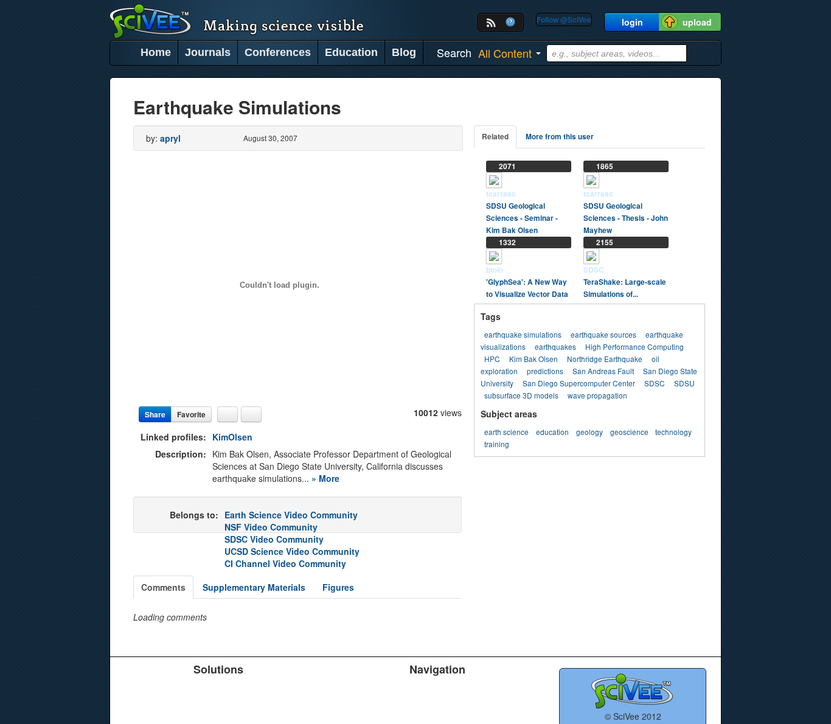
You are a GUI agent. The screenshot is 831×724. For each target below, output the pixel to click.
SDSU (684, 383)
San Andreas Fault (603, 371)
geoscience (629, 431)
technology (673, 431)
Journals (208, 52)
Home (156, 52)
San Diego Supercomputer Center (579, 383)
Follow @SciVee (564, 19)
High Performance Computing (634, 346)
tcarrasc (501, 194)
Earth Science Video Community (291, 515)
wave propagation (597, 395)
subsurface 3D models (521, 395)
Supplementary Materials (254, 587)
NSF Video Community (271, 527)
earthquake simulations (523, 334)
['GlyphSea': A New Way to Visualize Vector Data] (494, 255)
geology (589, 431)
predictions (545, 371)
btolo (494, 270)
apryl (170, 138)
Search (329, 705)
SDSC (593, 270)
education (552, 431)
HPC (492, 358)
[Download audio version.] (227, 414)
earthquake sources (603, 334)
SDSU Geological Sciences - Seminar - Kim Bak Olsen (522, 218)
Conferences (278, 52)
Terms (413, 705)
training (496, 444)
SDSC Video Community (274, 539)
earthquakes (555, 346)
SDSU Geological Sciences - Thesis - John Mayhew (625, 218)
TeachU (221, 689)
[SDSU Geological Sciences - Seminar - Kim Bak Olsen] (494, 179)
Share (155, 414)
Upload (329, 689)
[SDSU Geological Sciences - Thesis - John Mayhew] (591, 179)
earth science (506, 431)
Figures (338, 587)
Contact (501, 705)
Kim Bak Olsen (533, 358)
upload (697, 22)
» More (325, 478)
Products (138, 689)
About (497, 689)
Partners (417, 689)
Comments (163, 587)
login (632, 22)
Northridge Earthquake (604, 358)
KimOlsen (232, 437)
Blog (404, 52)
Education (351, 52)
